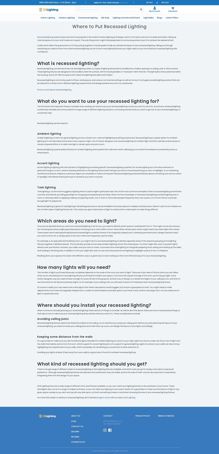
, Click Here (111, 2)
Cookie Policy (78, 442)
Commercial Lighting (88, 17)
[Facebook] (109, 430)
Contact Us (77, 426)
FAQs (73, 421)
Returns (75, 437)
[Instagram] (104, 430)
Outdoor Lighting (67, 17)
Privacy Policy (142, 416)
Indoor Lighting (48, 17)
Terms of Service (166, 416)
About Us (75, 416)
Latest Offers (172, 17)
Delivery (75, 431)
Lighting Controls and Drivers (126, 17)
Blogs (159, 17)
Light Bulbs (148, 17)
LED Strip (105, 17)
